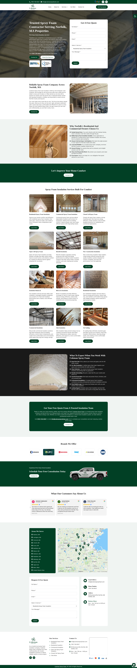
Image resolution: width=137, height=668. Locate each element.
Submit (75, 63)
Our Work (72, 7)
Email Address (92, 579)
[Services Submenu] (67, 7)
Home (49, 7)
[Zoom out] (106, 569)
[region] (83, 550)
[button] (135, 16)
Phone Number (92, 586)
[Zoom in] (106, 567)
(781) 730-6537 (92, 588)
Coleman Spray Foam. (61, 666)
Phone (74, 33)
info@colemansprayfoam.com (60, 419)
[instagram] (106, 2)
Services (64, 7)
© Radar (98, 571)
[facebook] (103, 2)
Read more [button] (34, 513)
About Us (56, 7)
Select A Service (77, 45)
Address (90, 593)
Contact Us (81, 7)
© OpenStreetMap (103, 571)
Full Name (75, 26)
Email (74, 39)
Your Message (76, 52)
